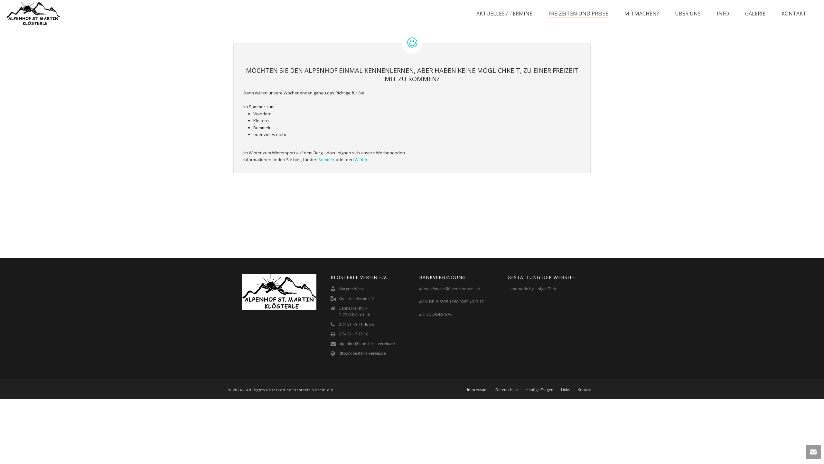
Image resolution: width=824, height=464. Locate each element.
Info (723, 13)
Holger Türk (545, 289)
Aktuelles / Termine (504, 13)
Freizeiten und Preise (578, 13)
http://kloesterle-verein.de (362, 353)
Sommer (326, 159)
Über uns (688, 13)
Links (565, 389)
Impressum (477, 389)
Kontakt (794, 13)
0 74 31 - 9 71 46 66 (356, 324)
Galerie (755, 13)
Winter (361, 159)
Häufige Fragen (539, 389)
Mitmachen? (641, 13)
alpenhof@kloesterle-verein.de (367, 343)
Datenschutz (506, 389)
